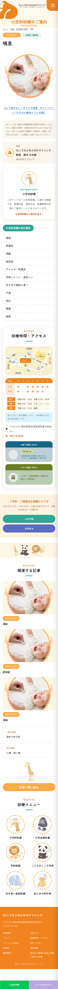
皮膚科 (6, 947)
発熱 (8, 316)
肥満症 (9, 245)
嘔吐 (8, 301)
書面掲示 (7, 952)
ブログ (6, 937)
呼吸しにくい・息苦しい (19, 277)
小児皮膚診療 (42, 837)
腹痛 (8, 308)
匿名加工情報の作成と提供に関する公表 (42, 954)
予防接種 (15, 865)
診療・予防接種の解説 (19, 29)
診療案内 (7, 932)
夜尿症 (9, 261)
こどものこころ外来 (42, 865)
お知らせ (34, 932)
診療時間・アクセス (39, 937)
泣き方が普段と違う (17, 285)
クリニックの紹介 (11, 943)
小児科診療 (15, 837)
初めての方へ (36, 943)
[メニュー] (52, 5)
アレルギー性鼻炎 (16, 269)
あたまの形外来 (42, 893)
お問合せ (29, 528)
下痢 (8, 293)
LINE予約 (29, 518)
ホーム (5, 29)
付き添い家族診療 (15, 893)
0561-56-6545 (16, 435)
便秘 (8, 238)
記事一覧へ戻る (29, 787)
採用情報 (34, 947)
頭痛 (8, 253)
